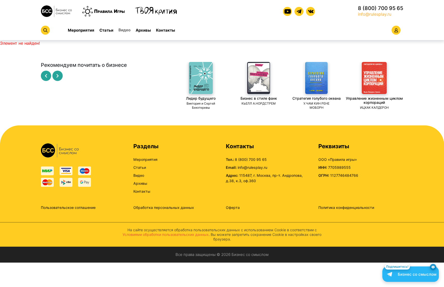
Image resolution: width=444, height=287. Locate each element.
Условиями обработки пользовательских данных (166, 234)
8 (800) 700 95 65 (380, 8)
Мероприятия (81, 30)
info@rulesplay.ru (374, 14)
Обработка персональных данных (163, 207)
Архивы (143, 30)
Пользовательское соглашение (68, 207)
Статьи (106, 30)
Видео (124, 29)
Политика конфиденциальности (346, 207)
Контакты (165, 30)
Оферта (233, 207)
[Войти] (396, 30)
